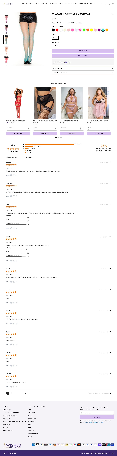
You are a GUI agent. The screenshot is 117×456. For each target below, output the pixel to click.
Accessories (83, 4)
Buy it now (82, 55)
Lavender (76, 29)
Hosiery (74, 4)
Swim (61, 4)
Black (53, 29)
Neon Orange (87, 29)
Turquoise (103, 29)
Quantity (55, 42)
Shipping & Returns (60, 72)
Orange (106, 29)
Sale (92, 4)
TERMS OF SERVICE (100, 453)
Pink (95, 29)
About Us (7, 410)
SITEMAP (111, 453)
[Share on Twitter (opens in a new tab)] (14, 175)
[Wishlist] (109, 3)
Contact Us (8, 431)
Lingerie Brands (9, 416)
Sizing (5, 428)
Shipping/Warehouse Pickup (14, 422)
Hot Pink (72, 29)
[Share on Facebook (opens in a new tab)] (11, 175)
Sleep (37, 4)
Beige (64, 29)
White (61, 29)
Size (53, 34)
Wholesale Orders (11, 413)
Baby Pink (68, 29)
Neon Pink (80, 29)
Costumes (44, 4)
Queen (55, 38)
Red (57, 29)
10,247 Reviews (13, 151)
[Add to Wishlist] (113, 14)
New (23, 4)
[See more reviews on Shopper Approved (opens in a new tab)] (16, 175)
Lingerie (29, 4)
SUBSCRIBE (96, 417)
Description (57, 68)
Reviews (6, 419)
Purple (99, 29)
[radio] (58, 144)
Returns (6, 425)
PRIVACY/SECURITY (86, 453)
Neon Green (83, 29)
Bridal (67, 4)
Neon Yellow (91, 29)
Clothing (53, 4)
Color (57, 26)
